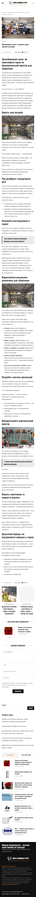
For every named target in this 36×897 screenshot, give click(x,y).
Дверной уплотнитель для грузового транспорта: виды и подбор (24, 808)
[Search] (33, 3)
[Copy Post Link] (24, 52)
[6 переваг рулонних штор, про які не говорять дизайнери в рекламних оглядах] (7, 797)
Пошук (4, 705)
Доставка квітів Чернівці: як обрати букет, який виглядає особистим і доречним (23, 785)
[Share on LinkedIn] (18, 52)
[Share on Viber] (26, 52)
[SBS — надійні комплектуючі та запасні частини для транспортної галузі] (7, 831)
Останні (10, 755)
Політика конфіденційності (12, 892)
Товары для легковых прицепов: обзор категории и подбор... (25, 629)
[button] (3, 631)
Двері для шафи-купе (9, 866)
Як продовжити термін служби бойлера (24, 818)
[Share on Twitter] (17, 52)
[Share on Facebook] (15, 52)
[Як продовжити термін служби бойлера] (7, 820)
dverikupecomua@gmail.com (11, 884)
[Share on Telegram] (22, 52)
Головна (4, 12)
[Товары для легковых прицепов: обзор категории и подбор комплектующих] (9, 630)
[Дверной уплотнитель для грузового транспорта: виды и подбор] (7, 808)
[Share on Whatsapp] (20, 52)
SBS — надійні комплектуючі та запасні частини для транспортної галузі (24, 830)
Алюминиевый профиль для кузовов (14, 726)
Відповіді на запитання (11, 894)
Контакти (25, 894)
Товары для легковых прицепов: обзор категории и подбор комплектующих (23, 762)
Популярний (26, 755)
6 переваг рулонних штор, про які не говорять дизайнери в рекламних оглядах (24, 796)
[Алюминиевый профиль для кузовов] (7, 774)
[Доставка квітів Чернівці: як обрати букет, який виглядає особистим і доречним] (7, 785)
